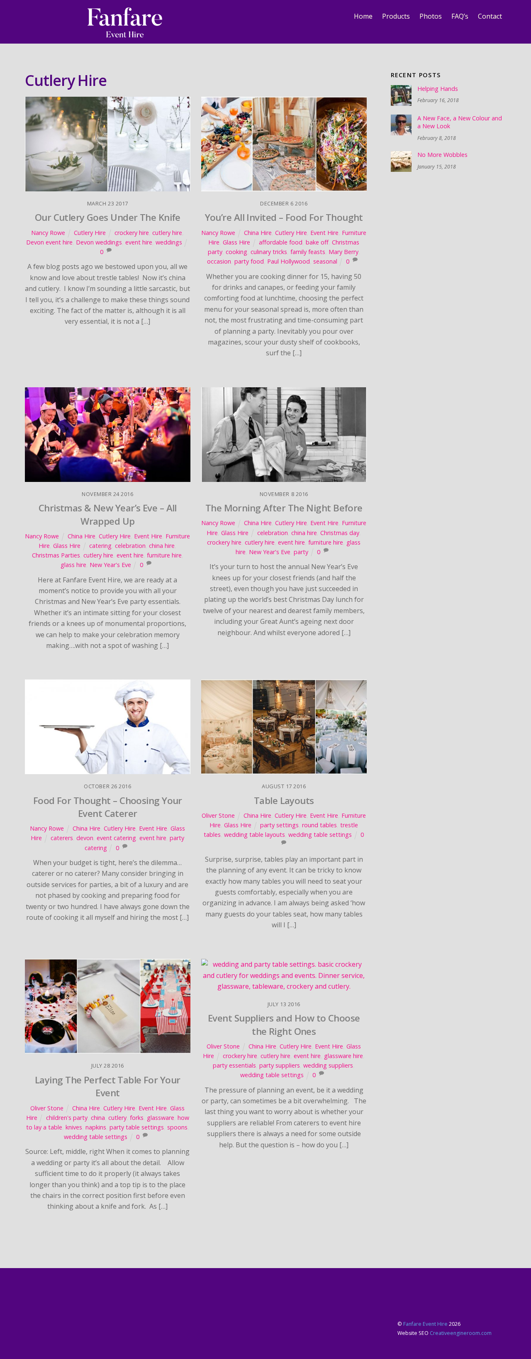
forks (137, 1118)
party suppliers (279, 1065)
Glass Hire (236, 242)
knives (74, 1127)
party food (249, 261)
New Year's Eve (110, 565)
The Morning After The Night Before (284, 507)
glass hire (73, 565)
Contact (490, 16)
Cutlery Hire (90, 233)
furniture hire (164, 555)
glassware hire (343, 1056)
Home (363, 16)
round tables (319, 825)
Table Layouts (284, 800)
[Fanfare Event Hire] (125, 32)
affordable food (280, 242)
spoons (177, 1127)
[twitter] (31, 16)
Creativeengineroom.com (461, 1333)
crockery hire (131, 233)
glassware (160, 1118)
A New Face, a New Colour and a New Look (459, 122)
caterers (62, 838)
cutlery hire (167, 233)
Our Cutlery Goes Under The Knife (107, 217)
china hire (162, 546)
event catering (116, 838)
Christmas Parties (56, 555)
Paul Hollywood (288, 261)
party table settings (137, 1127)
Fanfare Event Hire (425, 1323)
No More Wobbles (442, 155)
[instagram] (62, 16)
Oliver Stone (218, 815)
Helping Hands (437, 89)
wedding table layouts (254, 834)
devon (84, 838)
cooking (236, 252)
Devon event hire (49, 242)
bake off (317, 242)
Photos (430, 16)
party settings (279, 825)
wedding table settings (320, 834)
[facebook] (47, 16)
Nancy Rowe (48, 233)
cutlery (117, 1118)
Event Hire (324, 233)
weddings (169, 242)
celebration (130, 546)
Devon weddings (99, 242)
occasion (219, 261)
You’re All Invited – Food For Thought (284, 217)
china (98, 1118)
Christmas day (339, 533)
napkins (95, 1127)
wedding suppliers (328, 1065)
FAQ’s (459, 16)
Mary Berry (343, 252)
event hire (138, 242)
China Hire (258, 233)
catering (100, 546)
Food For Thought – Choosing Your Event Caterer (107, 807)
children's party (67, 1118)
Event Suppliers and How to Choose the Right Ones (284, 1024)
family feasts (307, 252)
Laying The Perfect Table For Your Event (107, 1086)
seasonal (325, 261)
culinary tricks (269, 252)
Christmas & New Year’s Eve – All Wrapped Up (108, 514)
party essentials (234, 1065)
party (301, 552)
